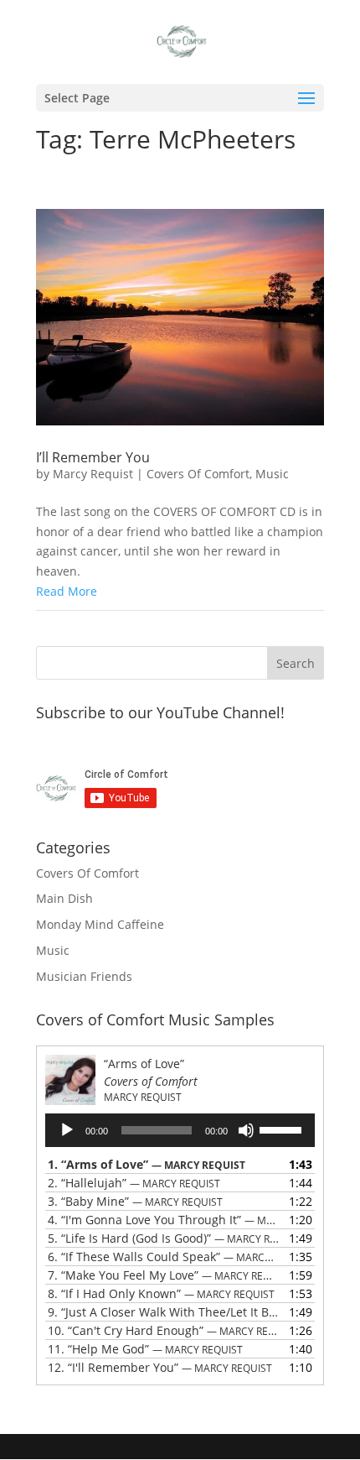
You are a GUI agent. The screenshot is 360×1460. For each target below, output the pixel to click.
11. (145, 1349)
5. (163, 1238)
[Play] (67, 1130)
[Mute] (246, 1130)
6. (163, 1256)
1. (146, 1164)
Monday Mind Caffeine (100, 924)
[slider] (283, 1128)
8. (161, 1293)
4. (163, 1220)
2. (134, 1183)
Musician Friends (84, 976)
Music (272, 474)
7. (163, 1275)
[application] (180, 1130)
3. (135, 1201)
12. (160, 1367)
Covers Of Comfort (198, 474)
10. (163, 1330)
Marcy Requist (93, 474)
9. (163, 1312)
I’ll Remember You (93, 457)
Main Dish (64, 898)
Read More (66, 591)
